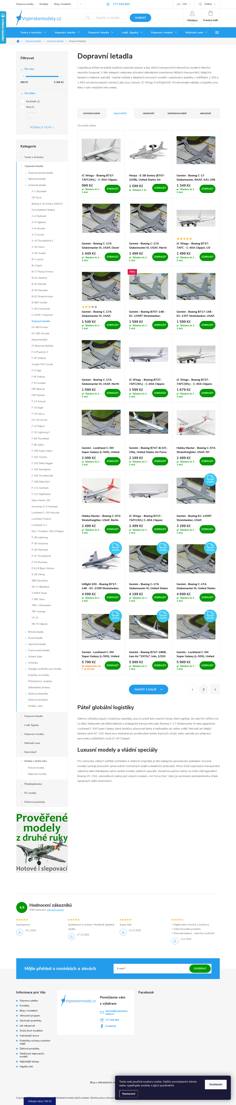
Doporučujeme (91, 113)
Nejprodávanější (177, 113)
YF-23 (35, 617)
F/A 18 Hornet (39, 420)
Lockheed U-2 (39, 525)
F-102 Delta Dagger (42, 463)
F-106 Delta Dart (41, 481)
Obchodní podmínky (30, 1020)
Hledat (140, 18)
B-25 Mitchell (39, 284)
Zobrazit (113, 188)
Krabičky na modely (38, 675)
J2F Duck (36, 197)
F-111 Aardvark (40, 488)
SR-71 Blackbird (40, 586)
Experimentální (39, 339)
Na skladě (32, 101)
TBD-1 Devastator (41, 605)
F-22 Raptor (38, 426)
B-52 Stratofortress (42, 296)
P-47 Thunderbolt (41, 556)
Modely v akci (35, 706)
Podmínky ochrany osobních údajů (35, 1042)
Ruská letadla (35, 638)
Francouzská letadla (38, 650)
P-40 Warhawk (40, 549)
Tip (29, 118)
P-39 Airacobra (40, 543)
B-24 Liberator (39, 277)
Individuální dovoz (29, 1035)
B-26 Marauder (40, 290)
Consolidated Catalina (43, 209)
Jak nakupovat (27, 1025)
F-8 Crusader (39, 383)
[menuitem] (33, 32)
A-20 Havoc (38, 247)
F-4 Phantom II (40, 352)
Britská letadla (35, 632)
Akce (30, 107)
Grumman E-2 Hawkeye (45, 506)
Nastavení (128, 1094)
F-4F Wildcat (39, 358)
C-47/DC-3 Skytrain (42, 315)
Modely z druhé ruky (35, 761)
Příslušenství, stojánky (40, 681)
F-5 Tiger (36, 370)
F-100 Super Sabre (42, 450)
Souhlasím (215, 1084)
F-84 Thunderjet (40, 438)
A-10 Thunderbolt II (42, 240)
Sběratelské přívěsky (39, 687)
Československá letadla (40, 173)
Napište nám (26, 1066)
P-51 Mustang (39, 562)
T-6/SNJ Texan (39, 593)
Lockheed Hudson (41, 518)
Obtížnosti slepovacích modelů (32, 1055)
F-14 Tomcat (38, 401)
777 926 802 (112, 1020)
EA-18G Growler (41, 333)
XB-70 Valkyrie (40, 624)
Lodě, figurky (31, 725)
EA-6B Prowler (40, 327)
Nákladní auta (32, 743)
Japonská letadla (37, 644)
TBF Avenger (39, 611)
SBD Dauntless (40, 580)
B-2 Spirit (37, 265)
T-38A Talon (38, 599)
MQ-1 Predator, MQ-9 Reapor (48, 531)
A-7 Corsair (38, 234)
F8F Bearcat (38, 389)
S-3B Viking (38, 574)
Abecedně (205, 113)
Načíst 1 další (146, 689)
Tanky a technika (33, 157)
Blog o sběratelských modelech (106, 1082)
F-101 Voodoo (39, 457)
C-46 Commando (41, 308)
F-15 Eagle (37, 407)
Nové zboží (30, 752)
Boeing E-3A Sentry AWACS (47, 203)
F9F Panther (38, 395)
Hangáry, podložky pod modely (44, 668)
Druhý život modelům (31, 1030)
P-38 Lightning (40, 537)
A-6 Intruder (38, 228)
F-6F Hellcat (38, 376)
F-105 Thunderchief (42, 475)
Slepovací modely (34, 734)
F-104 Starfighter (41, 469)
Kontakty (44, 4)
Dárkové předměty (38, 693)
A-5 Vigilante (39, 222)
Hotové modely (36, 767)
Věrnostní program (30, 1015)
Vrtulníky (33, 662)
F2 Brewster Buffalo (42, 346)
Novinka (31, 112)
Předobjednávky (33, 784)
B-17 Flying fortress (42, 271)
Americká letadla (37, 185)
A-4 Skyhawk (39, 216)
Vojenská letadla (34, 166)
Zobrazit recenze (55, 909)
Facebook (110, 1026)
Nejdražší (148, 113)
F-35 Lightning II (41, 432)
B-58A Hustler (39, 302)
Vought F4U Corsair (42, 364)
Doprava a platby (25, 4)
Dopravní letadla (41, 321)
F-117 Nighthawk (41, 494)
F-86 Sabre (38, 444)
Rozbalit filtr (40, 127)
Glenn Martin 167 (41, 500)
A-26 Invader (39, 253)
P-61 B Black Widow (43, 568)
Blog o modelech (62, 4)
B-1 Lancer (38, 259)
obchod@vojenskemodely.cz (116, 1012)
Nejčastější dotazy (29, 1061)
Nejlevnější (120, 113)
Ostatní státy (35, 656)
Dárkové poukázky (38, 699)
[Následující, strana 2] (203, 689)
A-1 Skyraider (39, 191)
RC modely (30, 793)
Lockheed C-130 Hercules (46, 512)
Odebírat (200, 968)
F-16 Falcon (38, 414)
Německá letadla (37, 179)
